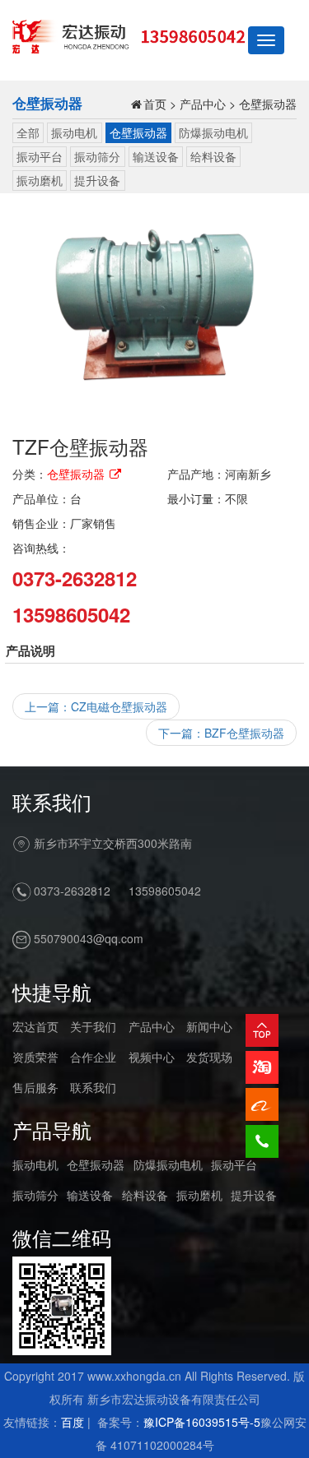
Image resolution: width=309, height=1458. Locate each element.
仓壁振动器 (268, 103)
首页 (154, 103)
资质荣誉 (35, 1056)
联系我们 (93, 1087)
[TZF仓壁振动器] (154, 308)
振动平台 (39, 156)
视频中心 (152, 1056)
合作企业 (93, 1056)
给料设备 (213, 156)
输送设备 (156, 156)
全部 (28, 132)
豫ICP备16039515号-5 (201, 1422)
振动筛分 (97, 156)
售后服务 (35, 1087)
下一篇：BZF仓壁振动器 (221, 732)
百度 (72, 1422)
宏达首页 (35, 1026)
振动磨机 (39, 180)
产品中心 (203, 103)
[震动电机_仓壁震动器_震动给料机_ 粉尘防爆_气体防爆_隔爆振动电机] (129, 34)
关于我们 (93, 1026)
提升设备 (97, 180)
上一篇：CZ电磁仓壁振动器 (96, 706)
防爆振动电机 (213, 132)
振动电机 (74, 132)
